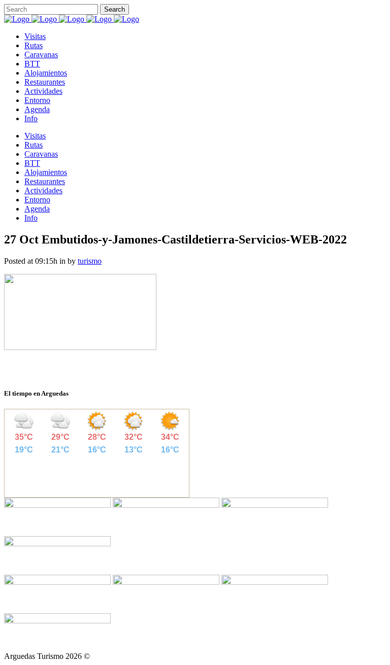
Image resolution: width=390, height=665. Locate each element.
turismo (90, 261)
